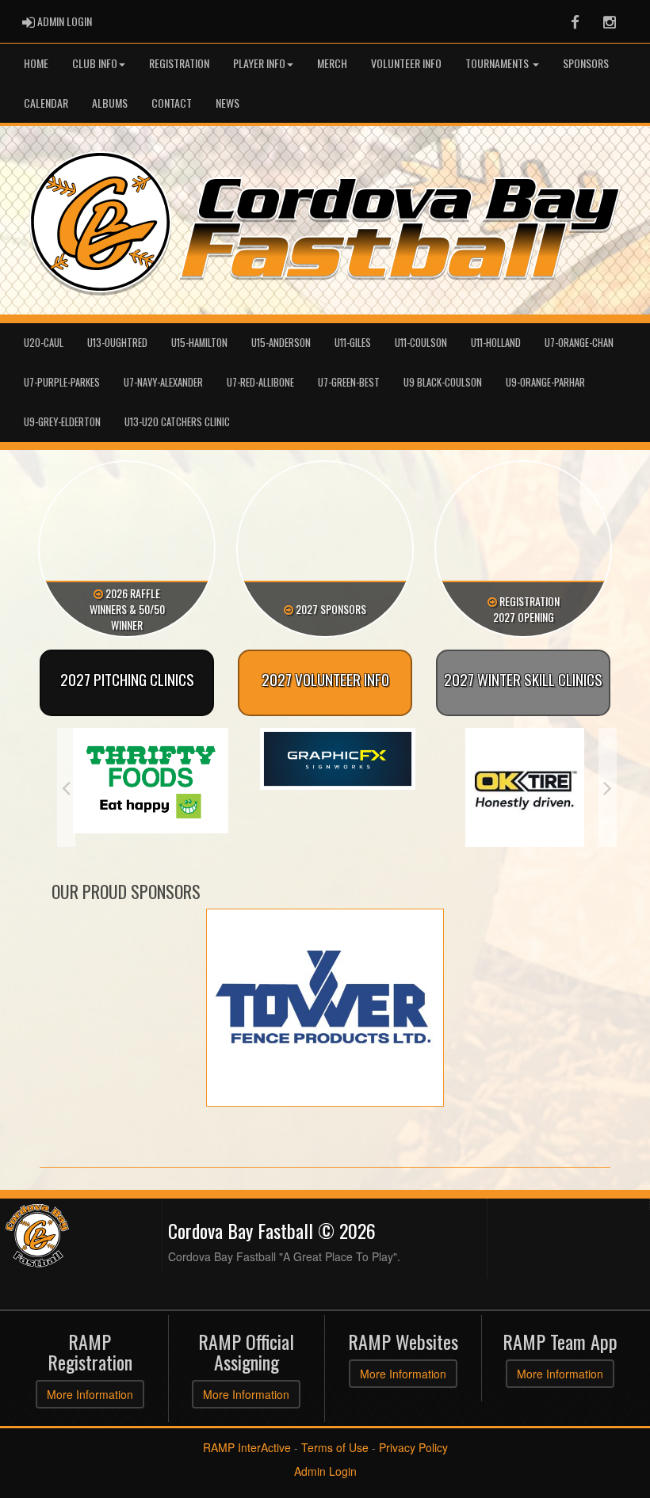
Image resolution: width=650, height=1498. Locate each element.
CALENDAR (46, 102)
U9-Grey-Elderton (62, 421)
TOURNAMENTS (498, 63)
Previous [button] (66, 787)
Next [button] (607, 787)
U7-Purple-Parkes (62, 382)
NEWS (227, 102)
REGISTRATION (179, 63)
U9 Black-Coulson (442, 382)
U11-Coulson (421, 342)
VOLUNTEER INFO (406, 63)
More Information (90, 1394)
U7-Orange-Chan (579, 342)
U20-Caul (43, 342)
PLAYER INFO (259, 63)
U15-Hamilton (199, 342)
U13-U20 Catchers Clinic (177, 421)
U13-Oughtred (117, 342)
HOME (36, 63)
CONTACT (171, 102)
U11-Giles (353, 342)
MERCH (332, 63)
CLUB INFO (94, 63)
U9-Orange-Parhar (545, 382)
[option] (150, 759)
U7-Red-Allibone (260, 382)
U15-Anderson (281, 342)
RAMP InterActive (247, 1447)
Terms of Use (335, 1447)
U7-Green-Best (349, 382)
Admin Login (325, 1471)
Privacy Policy (413, 1447)
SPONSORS (586, 63)
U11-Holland (496, 342)
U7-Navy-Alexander (163, 382)
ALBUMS (110, 102)
